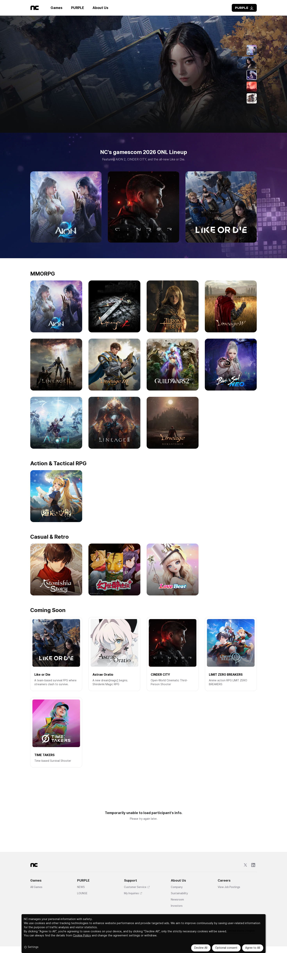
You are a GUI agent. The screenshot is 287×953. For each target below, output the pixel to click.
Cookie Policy (82, 935)
